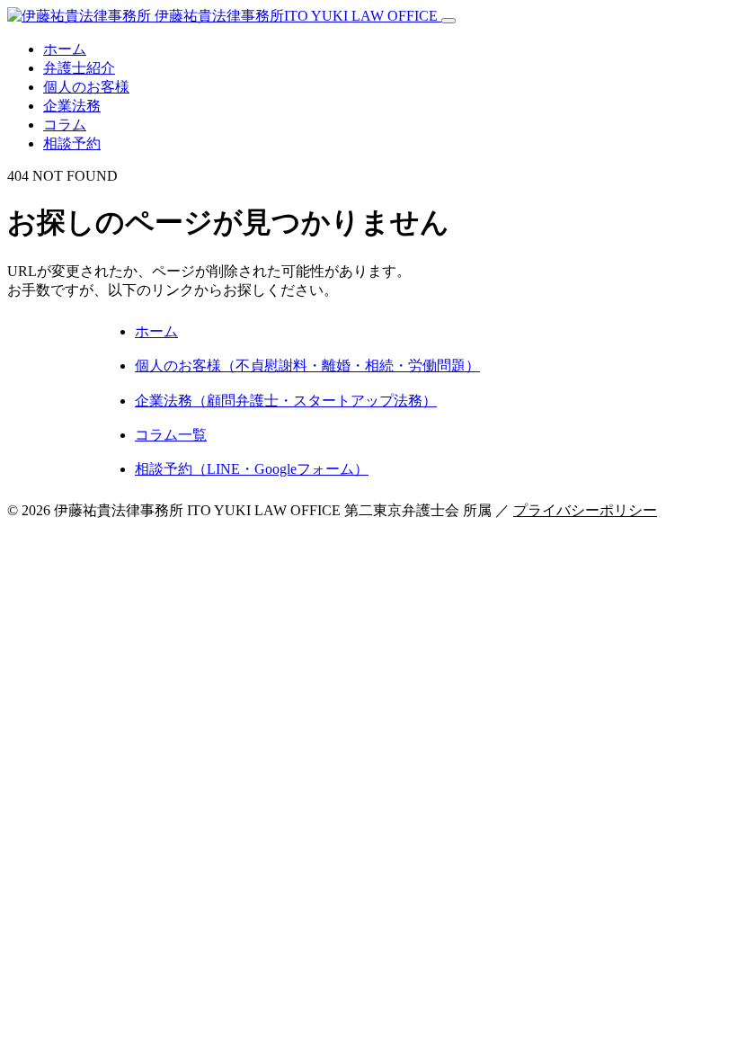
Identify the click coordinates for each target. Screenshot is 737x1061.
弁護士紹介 (79, 68)
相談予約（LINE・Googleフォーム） (251, 469)
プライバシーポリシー (585, 510)
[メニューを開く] (448, 20)
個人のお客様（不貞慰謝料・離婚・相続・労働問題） (307, 365)
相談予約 (72, 143)
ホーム (64, 49)
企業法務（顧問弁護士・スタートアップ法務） (286, 400)
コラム (64, 124)
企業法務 (72, 105)
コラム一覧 (171, 434)
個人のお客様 (86, 86)
